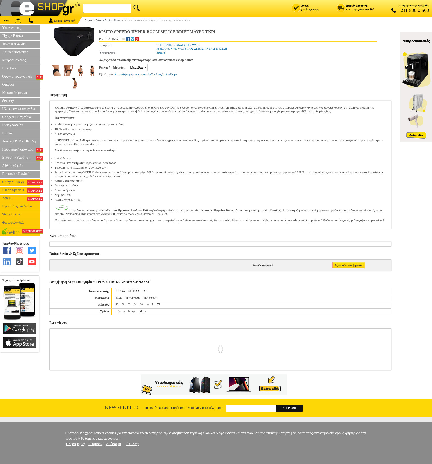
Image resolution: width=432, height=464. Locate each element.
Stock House (11, 214)
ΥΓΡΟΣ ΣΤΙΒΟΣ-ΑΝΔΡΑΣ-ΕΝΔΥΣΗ (177, 45)
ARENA (120, 291)
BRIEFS (161, 52)
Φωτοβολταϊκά (13, 222)
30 (123, 304)
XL (159, 304)
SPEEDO (133, 291)
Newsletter (122, 407)
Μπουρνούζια (133, 297)
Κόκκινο (120, 311)
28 (117, 304)
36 (141, 304)
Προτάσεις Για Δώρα (17, 206)
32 (129, 304)
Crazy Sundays (21, 182)
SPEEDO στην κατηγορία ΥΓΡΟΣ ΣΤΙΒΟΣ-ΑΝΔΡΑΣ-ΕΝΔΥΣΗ (191, 48)
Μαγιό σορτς (151, 297)
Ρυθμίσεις (95, 444)
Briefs (119, 297)
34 (135, 304)
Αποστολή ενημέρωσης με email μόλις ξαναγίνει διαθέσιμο (145, 74)
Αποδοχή (133, 444)
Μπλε (143, 311)
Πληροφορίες (75, 444)
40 (147, 304)
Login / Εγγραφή (64, 20)
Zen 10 (21, 198)
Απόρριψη (113, 444)
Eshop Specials (21, 190)
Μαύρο (132, 311)
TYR (145, 291)
